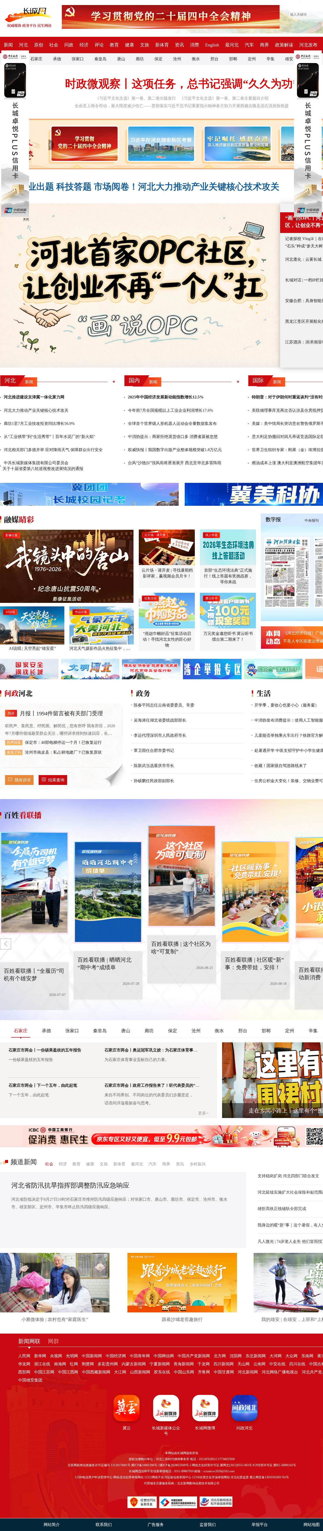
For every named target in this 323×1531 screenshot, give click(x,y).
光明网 (72, 1356)
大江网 (120, 1372)
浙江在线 (42, 1364)
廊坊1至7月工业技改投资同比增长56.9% (39, 423)
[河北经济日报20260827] (287, 572)
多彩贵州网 (108, 1364)
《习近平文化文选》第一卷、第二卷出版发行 (135, 98)
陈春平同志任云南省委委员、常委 (164, 705)
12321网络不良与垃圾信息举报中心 (167, 1477)
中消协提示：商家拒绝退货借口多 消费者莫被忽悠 (173, 436)
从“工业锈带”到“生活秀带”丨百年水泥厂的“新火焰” (49, 436)
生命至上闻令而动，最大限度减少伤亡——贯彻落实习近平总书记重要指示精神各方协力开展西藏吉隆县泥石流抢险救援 (182, 106)
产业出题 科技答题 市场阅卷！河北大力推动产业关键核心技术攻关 (149, 187)
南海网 (60, 1364)
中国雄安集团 (30, 1380)
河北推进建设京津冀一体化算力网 (34, 397)
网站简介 (52, 1524)
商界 (264, 44)
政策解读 (284, 44)
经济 (84, 44)
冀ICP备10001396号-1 (145, 1465)
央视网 (56, 1356)
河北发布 (308, 44)
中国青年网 (140, 1356)
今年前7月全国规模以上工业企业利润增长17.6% (170, 410)
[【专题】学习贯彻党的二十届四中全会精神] (83, 144)
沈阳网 (236, 1356)
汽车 (249, 44)
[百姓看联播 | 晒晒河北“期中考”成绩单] (34, 883)
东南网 (307, 1356)
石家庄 (36, 59)
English (212, 44)
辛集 (270, 59)
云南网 (259, 1364)
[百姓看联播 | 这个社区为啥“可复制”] (108, 892)
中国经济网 (116, 1356)
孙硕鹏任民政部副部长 (154, 781)
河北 (23, 44)
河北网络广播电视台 (280, 1372)
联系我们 (104, 1524)
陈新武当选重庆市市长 (154, 765)
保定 (158, 59)
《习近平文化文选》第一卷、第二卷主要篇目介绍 (224, 98)
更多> (203, 1113)
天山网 (243, 1364)
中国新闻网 (92, 1356)
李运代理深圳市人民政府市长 (160, 735)
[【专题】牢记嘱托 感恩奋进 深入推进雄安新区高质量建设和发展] (237, 144)
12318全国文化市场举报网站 (211, 1477)
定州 (252, 59)
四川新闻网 (223, 1364)
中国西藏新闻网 (96, 1372)
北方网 (220, 1356)
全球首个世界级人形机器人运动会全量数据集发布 (172, 423)
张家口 (78, 59)
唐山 (121, 59)
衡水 (196, 59)
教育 (114, 44)
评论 (99, 44)
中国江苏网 (44, 1372)
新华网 (40, 1356)
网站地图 (312, 1524)
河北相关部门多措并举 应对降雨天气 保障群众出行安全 (53, 450)
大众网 (291, 1356)
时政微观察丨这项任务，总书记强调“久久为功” (181, 84)
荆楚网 (88, 1364)
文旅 (144, 44)
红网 (74, 1364)
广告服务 (156, 1524)
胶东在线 (162, 1372)
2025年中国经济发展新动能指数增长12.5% (166, 397)
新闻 (8, 44)
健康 (129, 44)
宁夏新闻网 (160, 1364)
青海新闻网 (184, 1364)
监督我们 (208, 1524)
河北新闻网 (248, 1372)
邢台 (214, 59)
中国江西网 (68, 1372)
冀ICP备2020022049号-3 (175, 1465)
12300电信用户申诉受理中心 (94, 1477)
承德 (57, 59)
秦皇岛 (100, 59)
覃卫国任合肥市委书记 (154, 750)
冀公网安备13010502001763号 (269, 1477)
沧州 (177, 59)
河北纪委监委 (240, 1477)
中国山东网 (184, 1372)
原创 (38, 44)
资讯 (179, 44)
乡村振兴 (198, 1164)
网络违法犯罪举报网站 (128, 1477)
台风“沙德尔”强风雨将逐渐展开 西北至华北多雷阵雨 (174, 463)
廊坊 (140, 59)
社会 (53, 44)
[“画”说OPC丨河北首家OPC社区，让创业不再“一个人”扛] (140, 285)
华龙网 (24, 1364)
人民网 (24, 1356)
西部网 (24, 1372)
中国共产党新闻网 (194, 1356)
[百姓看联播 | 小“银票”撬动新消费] (255, 892)
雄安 (289, 59)
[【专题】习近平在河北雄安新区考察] (160, 144)
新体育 (162, 44)
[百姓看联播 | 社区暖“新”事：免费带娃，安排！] (181, 876)
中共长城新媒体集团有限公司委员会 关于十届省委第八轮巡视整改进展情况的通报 (43, 465)
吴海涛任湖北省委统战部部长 (160, 720)
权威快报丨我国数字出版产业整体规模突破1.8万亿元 (175, 450)
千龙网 (204, 1364)
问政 (68, 44)
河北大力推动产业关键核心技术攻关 (36, 410)
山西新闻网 (140, 1372)
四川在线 (297, 1364)
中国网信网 (164, 1356)
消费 (194, 44)
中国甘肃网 (224, 1372)
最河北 (232, 44)
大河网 (276, 1356)
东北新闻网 (256, 1356)
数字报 (273, 519)
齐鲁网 (204, 1372)
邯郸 (233, 59)
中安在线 (277, 1364)
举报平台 (260, 1524)
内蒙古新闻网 (134, 1364)
